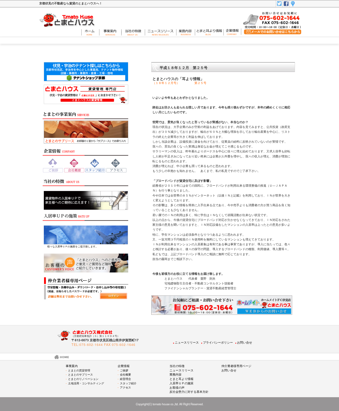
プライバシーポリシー (218, 342)
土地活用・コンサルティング (85, 383)
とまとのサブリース (79, 374)
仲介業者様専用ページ (236, 366)
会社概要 (124, 374)
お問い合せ (244, 342)
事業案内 (72, 366)
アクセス (124, 387)
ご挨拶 (123, 370)
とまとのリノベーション (82, 379)
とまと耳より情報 (181, 379)
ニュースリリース (187, 342)
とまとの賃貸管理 (78, 370)
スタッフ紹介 (127, 383)
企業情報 (124, 366)
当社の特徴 (177, 366)
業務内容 (175, 374)
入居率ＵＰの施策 (181, 383)
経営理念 (124, 379)
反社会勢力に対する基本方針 (189, 392)
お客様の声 (177, 387)
